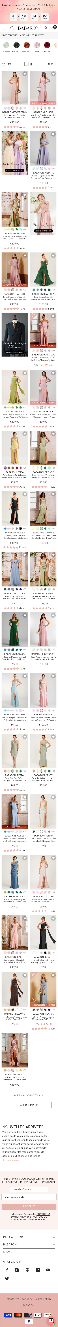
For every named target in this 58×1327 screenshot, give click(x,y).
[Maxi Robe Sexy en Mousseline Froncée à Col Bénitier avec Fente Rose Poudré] (43, 88)
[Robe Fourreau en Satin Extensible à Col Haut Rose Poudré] (15, 1050)
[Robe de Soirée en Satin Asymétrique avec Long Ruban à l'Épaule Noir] (43, 932)
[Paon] (45, 289)
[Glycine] (49, 108)
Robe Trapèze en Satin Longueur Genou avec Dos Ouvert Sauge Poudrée (14, 779)
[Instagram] (17, 1270)
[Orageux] (9, 589)
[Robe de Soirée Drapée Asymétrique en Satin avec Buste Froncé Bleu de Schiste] (15, 872)
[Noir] (20, 528)
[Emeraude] (16, 229)
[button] (6, 46)
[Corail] (37, 108)
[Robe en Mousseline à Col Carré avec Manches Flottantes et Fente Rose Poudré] (43, 330)
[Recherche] (12, 28)
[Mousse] (16, 407)
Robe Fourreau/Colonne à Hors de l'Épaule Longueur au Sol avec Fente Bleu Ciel (14, 840)
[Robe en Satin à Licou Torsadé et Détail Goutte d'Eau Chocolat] (15, 989)
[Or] (9, 1009)
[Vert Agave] (5, 407)
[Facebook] (7, 1270)
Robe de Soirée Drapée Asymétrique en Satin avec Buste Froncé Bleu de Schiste (15, 901)
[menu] (3, 28)
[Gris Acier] (16, 528)
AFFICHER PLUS (29, 1105)
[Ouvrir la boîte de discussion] (51, 1320)
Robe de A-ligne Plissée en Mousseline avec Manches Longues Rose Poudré (14, 298)
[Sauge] (9, 229)
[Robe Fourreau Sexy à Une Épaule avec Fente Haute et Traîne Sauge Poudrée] (43, 569)
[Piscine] (5, 710)
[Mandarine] (5, 771)
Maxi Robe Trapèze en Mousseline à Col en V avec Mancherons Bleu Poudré (14, 598)
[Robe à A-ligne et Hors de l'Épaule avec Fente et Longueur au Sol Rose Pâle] (15, 88)
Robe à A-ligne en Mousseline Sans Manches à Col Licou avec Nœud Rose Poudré (43, 658)
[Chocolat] (33, 831)
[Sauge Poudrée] (12, 229)
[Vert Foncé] (41, 289)
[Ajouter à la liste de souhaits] (24, 73)
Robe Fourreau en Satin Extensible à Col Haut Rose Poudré (14, 1079)
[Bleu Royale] (20, 589)
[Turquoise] (20, 229)
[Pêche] (9, 771)
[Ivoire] (41, 831)
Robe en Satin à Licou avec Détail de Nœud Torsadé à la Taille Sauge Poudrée (43, 779)
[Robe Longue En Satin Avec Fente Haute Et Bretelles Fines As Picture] (15, 448)
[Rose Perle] (33, 108)
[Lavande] (41, 168)
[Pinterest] (27, 1270)
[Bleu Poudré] (12, 589)
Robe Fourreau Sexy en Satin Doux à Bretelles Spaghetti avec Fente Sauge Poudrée (15, 238)
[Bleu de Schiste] (37, 289)
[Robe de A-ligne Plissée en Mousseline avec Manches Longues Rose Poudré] (15, 269)
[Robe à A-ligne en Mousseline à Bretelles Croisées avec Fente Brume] (15, 690)
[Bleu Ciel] (33, 168)
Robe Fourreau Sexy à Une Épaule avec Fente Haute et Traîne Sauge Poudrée (43, 598)
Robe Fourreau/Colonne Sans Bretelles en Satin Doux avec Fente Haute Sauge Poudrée (43, 537)
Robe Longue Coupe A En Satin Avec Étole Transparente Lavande (43, 177)
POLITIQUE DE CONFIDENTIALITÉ (29, 1218)
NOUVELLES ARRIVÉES (33, 35)
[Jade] (33, 289)
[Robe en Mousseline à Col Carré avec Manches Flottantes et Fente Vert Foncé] (15, 629)
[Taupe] (12, 528)
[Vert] (20, 407)
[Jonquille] (5, 229)
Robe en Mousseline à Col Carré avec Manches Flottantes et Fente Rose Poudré (43, 359)
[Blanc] (37, 831)
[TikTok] (38, 1270)
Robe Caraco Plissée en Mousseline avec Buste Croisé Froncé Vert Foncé (43, 298)
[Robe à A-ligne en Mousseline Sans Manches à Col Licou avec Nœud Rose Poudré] (43, 629)
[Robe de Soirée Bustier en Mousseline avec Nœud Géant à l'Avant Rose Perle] (43, 872)
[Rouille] (20, 468)
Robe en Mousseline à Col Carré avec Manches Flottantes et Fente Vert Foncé (15, 658)
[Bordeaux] (16, 468)
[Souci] (5, 1009)
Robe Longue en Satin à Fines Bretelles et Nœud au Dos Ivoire (43, 840)
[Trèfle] (12, 407)
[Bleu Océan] (5, 528)
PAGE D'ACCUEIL (10, 35)
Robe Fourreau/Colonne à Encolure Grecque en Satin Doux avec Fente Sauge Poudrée (43, 476)
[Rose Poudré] (16, 108)
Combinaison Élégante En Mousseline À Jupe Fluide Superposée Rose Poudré (15, 961)
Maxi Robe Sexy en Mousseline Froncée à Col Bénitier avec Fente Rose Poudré (43, 117)
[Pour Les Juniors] (43, 213)
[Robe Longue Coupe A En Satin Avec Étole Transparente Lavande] (43, 148)
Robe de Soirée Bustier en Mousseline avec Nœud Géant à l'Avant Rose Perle (43, 901)
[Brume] (5, 108)
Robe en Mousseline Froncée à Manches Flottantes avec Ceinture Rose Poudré (43, 416)
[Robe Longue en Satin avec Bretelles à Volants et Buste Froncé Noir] (15, 508)
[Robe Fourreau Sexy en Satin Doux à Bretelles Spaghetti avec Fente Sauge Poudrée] (15, 209)
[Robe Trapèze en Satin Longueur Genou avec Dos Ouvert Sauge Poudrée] (15, 751)
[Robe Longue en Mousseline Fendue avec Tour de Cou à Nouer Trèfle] (15, 387)
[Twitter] (7, 1279)
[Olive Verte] (9, 468)
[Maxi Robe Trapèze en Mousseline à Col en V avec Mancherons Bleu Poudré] (15, 569)
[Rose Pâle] (12, 108)
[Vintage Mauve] (49, 952)
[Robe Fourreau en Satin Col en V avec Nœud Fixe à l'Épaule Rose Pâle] (43, 690)
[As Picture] (5, 468)
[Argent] (9, 528)
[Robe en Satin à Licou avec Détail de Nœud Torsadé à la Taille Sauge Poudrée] (43, 751)
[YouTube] (48, 1270)
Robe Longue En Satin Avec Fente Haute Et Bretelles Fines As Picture (14, 476)
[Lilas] (9, 108)
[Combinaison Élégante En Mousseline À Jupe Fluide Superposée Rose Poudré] (15, 932)
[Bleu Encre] (49, 289)
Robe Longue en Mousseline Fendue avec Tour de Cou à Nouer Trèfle (15, 416)
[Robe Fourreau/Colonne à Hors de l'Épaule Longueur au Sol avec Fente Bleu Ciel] (15, 811)
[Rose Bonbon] (49, 168)
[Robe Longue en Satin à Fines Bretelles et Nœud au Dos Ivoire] (43, 811)
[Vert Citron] (9, 407)
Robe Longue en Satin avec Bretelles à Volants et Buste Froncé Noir (14, 537)
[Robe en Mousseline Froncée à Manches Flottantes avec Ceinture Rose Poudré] (43, 387)
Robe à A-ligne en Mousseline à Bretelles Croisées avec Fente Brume (14, 719)
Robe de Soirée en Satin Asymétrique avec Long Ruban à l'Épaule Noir (43, 961)
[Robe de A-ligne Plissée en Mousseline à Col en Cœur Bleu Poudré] (43, 989)
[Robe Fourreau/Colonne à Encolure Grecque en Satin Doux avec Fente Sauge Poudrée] (43, 448)
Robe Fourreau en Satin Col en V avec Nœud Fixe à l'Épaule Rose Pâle (43, 719)
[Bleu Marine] (16, 589)
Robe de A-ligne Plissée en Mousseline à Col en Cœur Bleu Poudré (43, 1018)
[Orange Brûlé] (12, 468)
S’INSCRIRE (29, 1206)
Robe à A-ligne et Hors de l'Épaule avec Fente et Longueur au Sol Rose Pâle (15, 117)
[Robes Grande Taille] (15, 153)
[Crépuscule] (20, 108)
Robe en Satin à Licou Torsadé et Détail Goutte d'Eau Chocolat (14, 1018)
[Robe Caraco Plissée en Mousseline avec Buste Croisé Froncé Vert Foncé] (43, 269)
